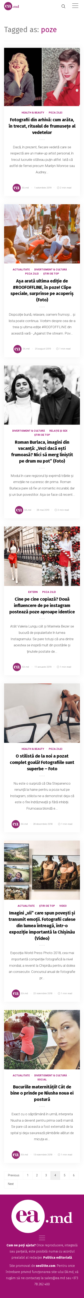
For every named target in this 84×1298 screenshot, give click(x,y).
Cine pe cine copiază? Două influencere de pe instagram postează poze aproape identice (42, 605)
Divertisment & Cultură (50, 269)
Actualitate (21, 269)
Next (11, 1184)
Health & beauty (33, 112)
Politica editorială (57, 1257)
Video (63, 905)
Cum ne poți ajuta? (21, 1245)
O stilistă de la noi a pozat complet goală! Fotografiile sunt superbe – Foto (42, 762)
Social (42, 1079)
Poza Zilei (55, 112)
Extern (33, 592)
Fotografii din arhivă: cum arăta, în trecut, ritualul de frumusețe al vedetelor (42, 126)
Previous (13, 1175)
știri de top (51, 273)
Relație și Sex (58, 430)
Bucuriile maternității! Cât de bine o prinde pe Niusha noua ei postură (42, 1093)
